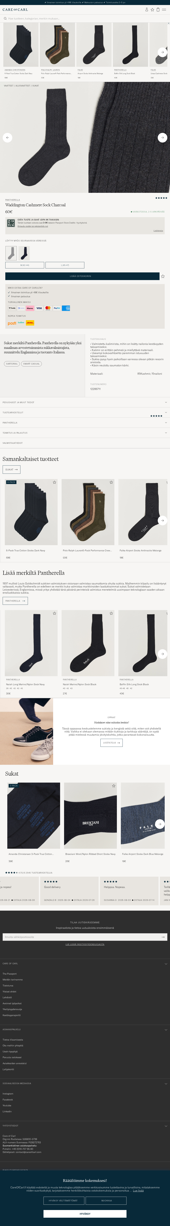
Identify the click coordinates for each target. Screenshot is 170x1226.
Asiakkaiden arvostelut (15, 1063)
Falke (80, 70)
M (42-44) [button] (24, 265)
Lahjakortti (8, 1069)
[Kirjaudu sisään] (147, 10)
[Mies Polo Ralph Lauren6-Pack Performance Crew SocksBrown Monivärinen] (88, 512)
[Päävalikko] (164, 9)
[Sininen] (24, 253)
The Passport (10, 973)
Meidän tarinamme (13, 979)
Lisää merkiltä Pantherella (34, 572)
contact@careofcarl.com (28, 1152)
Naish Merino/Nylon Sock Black (79, 684)
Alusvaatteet (23, 86)
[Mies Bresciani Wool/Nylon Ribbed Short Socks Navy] (90, 816)
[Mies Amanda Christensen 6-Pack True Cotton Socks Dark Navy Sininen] (21, 45)
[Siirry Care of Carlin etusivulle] (15, 9)
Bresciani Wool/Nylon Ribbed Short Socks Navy (90, 854)
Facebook (8, 1099)
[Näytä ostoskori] (158, 9)
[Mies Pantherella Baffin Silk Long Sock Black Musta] (130, 45)
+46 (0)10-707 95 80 (22, 1148)
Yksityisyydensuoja (12, 1009)
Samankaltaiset (31, 458)
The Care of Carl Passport (85, 2)
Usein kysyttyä (10, 1051)
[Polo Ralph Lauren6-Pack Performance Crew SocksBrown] (88, 547)
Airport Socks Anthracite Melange (90, 73)
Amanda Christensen (15, 70)
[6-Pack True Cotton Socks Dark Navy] (31, 547)
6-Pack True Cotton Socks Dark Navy (18, 73)
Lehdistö (7, 997)
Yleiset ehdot (9, 991)
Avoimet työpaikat (12, 1003)
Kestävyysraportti (12, 1015)
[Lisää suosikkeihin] (53, 483)
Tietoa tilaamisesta (13, 1039)
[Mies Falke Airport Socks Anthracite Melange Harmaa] (94, 45)
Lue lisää (138, 1190)
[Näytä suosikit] (152, 9)
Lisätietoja (158, 230)
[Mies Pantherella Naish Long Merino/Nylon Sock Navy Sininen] (31, 643)
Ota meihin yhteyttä (13, 1045)
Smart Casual (31, 363)
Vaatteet (8, 86)
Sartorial (12, 363)
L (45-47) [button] (65, 265)
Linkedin (7, 1111)
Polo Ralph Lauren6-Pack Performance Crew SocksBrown (55, 73)
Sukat (35, 86)
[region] (85, 891)
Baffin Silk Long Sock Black (124, 73)
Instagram (8, 1093)
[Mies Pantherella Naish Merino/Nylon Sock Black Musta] (88, 643)
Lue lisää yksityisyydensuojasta (85, 944)
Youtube (7, 1105)
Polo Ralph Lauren (50, 70)
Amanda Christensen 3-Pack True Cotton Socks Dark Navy (30, 854)
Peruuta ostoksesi (12, 1057)
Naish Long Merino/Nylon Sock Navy (25, 684)
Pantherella (120, 70)
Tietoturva (8, 985)
